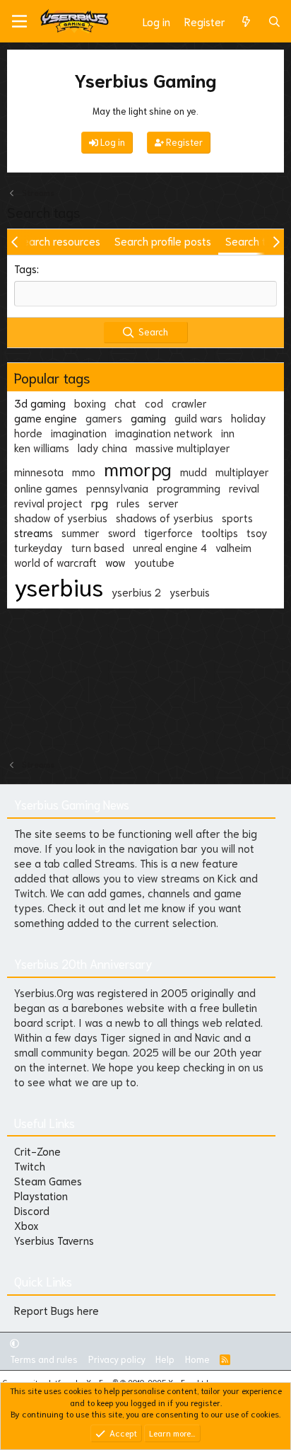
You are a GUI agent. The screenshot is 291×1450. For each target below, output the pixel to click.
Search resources (58, 241)
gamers (103, 417)
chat (125, 403)
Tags (25, 268)
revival (244, 488)
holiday (248, 417)
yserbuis (190, 592)
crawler (189, 403)
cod (154, 403)
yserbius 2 (136, 592)
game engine (45, 417)
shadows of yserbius (164, 517)
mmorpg (138, 468)
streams (33, 532)
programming (188, 488)
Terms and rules (44, 1359)
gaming (148, 417)
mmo (83, 471)
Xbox (26, 1225)
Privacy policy (117, 1359)
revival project (48, 502)
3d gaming (40, 403)
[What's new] (246, 21)
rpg (99, 502)
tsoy (257, 532)
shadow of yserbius (60, 517)
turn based (97, 547)
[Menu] (19, 21)
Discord (31, 1210)
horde (28, 432)
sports (237, 517)
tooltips (219, 532)
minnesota (39, 471)
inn (227, 432)
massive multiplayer (183, 447)
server (163, 502)
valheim (233, 547)
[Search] (274, 21)
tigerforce (168, 532)
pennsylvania (117, 488)
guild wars (198, 417)
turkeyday (38, 547)
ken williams (41, 447)
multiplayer (242, 471)
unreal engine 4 (170, 547)
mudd (193, 471)
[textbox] (145, 294)
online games (46, 488)
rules (128, 502)
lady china (102, 447)
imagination (79, 432)
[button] (14, 1342)
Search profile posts (162, 241)
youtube (154, 562)
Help (164, 1359)
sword (122, 532)
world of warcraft (55, 562)
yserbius (58, 586)
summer (80, 532)
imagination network (164, 432)
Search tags (254, 241)
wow (115, 562)
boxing (90, 403)
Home (197, 1359)
